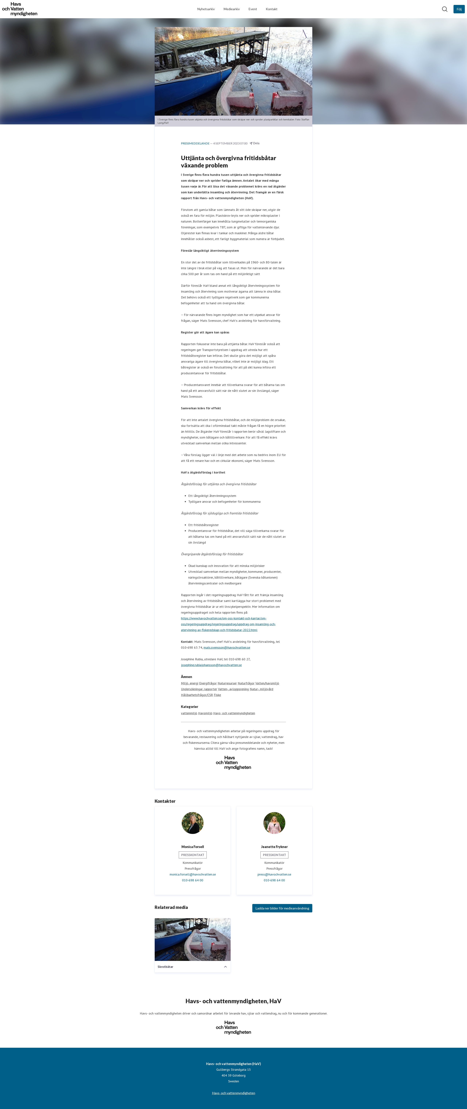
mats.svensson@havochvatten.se (227, 647)
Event (252, 9)
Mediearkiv (231, 9)
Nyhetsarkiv (206, 9)
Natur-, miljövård (261, 689)
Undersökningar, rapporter (199, 689)
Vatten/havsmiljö (267, 683)
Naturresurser (227, 683)
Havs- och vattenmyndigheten (234, 713)
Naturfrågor (246, 683)
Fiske (217, 695)
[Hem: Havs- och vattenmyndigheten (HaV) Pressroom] (19, 9)
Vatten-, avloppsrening (233, 689)
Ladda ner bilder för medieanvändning (282, 908)
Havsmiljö (205, 713)
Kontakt (271, 9)
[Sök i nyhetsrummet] (445, 9)
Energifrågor (208, 683)
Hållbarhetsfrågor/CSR (197, 695)
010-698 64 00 (192, 880)
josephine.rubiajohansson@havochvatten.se (211, 665)
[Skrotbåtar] (193, 939)
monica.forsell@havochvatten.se (193, 874)
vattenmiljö (189, 713)
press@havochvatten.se (274, 874)
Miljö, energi (189, 683)
